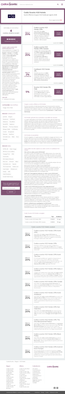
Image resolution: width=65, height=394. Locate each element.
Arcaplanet (11, 132)
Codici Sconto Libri (24, 387)
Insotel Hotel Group (8, 176)
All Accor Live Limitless (9, 151)
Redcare (5, 134)
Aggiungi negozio (37, 380)
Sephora (12, 124)
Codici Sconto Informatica (23, 382)
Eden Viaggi (13, 149)
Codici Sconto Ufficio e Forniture (24, 373)
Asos (17, 137)
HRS (9, 171)
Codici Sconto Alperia (10, 375)
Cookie (47, 392)
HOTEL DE (5, 149)
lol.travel (11, 161)
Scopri (59, 33)
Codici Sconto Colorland (10, 377)
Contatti (34, 382)
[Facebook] (55, 388)
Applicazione (35, 381)
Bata (13, 137)
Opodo (14, 164)
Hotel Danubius (7, 174)
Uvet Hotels (6, 169)
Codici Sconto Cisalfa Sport (10, 369)
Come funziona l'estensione (36, 373)
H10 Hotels (22, 361)
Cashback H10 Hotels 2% (42, 70)
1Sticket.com (14, 169)
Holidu (4, 171)
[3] (11, 39)
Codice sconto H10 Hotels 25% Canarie (41, 48)
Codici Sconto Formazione (23, 376)
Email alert (35, 378)
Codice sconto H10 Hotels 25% (41, 28)
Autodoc (5, 139)
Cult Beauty (15, 129)
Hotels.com (15, 166)
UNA (13, 154)
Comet (4, 132)
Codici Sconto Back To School (24, 369)
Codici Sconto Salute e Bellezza (24, 379)
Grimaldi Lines (6, 137)
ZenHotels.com (7, 164)
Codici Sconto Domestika (10, 372)
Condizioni (37, 392)
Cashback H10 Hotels (9, 99)
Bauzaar (5, 126)
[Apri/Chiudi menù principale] (62, 4)
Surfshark (12, 119)
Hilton (16, 161)
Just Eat (5, 116)
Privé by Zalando (13, 126)
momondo (5, 156)
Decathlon (12, 121)
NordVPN (5, 124)
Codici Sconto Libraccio (10, 383)
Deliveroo (5, 121)
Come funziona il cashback (36, 376)
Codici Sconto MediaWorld (10, 380)
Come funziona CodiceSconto (36, 370)
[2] (9, 39)
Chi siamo (35, 368)
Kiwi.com (5, 161)
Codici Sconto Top (24, 371)
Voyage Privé (6, 154)
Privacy (42, 392)
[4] (13, 39)
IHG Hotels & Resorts (8, 159)
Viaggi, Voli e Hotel (8, 107)
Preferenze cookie (54, 392)
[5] (15, 39)
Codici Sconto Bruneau (10, 387)
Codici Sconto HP (10, 385)
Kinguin (10, 116)
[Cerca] (57, 4)
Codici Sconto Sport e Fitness (24, 384)
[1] (7, 39)
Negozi (16, 361)
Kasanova (5, 119)
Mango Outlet (6, 129)
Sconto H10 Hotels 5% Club (42, 88)
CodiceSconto (10, 361)
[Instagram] (57, 388)
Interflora (11, 134)
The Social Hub (7, 166)
